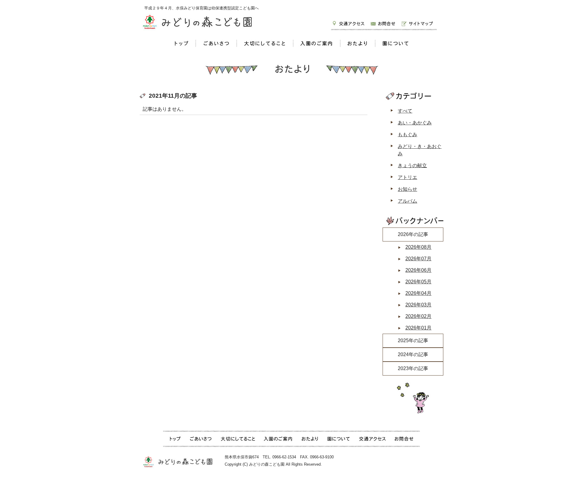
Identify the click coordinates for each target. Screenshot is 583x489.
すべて (405, 110)
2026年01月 (418, 327)
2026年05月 (418, 281)
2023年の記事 (413, 368)
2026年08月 (418, 247)
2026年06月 (418, 270)
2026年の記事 (413, 234)
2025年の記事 (413, 340)
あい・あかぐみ (415, 122)
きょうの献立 (412, 165)
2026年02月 (418, 316)
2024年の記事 (413, 354)
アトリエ (407, 177)
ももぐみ (407, 134)
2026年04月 (418, 293)
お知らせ (407, 189)
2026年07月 (418, 258)
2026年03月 (418, 304)
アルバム (407, 201)
